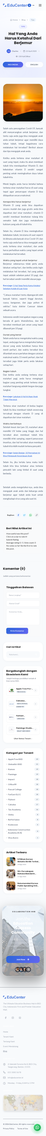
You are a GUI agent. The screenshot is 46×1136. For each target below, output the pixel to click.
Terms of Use (22, 1129)
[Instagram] (12, 1017)
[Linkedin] (19, 1017)
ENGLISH (34, 64)
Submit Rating (12, 539)
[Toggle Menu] (40, 5)
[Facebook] (5, 1017)
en (33, 5)
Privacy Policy (8, 1129)
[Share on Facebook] (18, 515)
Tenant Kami (8, 1036)
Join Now (20, 959)
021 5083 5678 (14, 1072)
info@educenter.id (15, 1077)
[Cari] (36, 654)
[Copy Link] (36, 515)
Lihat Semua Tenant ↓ (23, 738)
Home (15, 20)
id (29, 5)
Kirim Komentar (17, 631)
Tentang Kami (9, 1041)
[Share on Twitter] (24, 515)
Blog (23, 20)
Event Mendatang (10, 1046)
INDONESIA (13, 64)
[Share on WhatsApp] (30, 515)
